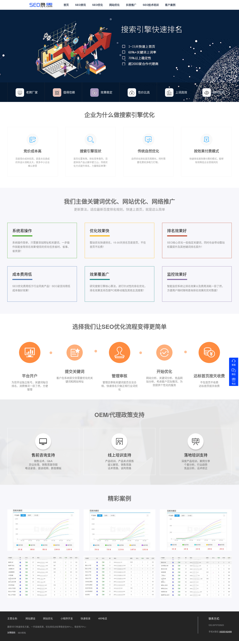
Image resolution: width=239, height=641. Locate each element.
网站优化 (114, 5)
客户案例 (170, 5)
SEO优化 (97, 5)
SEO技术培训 (151, 5)
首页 (66, 5)
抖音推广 (131, 5)
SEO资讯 (80, 5)
